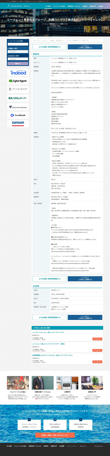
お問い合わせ (83, 446)
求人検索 (48, 6)
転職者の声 (93, 6)
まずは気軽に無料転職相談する (49, 47)
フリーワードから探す (16, 41)
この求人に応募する (85, 47)
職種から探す (13, 48)
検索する (18, 63)
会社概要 (100, 6)
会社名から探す (14, 56)
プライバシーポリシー (72, 446)
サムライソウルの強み (59, 6)
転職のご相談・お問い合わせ (55, 435)
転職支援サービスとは (74, 6)
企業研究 (84, 6)
